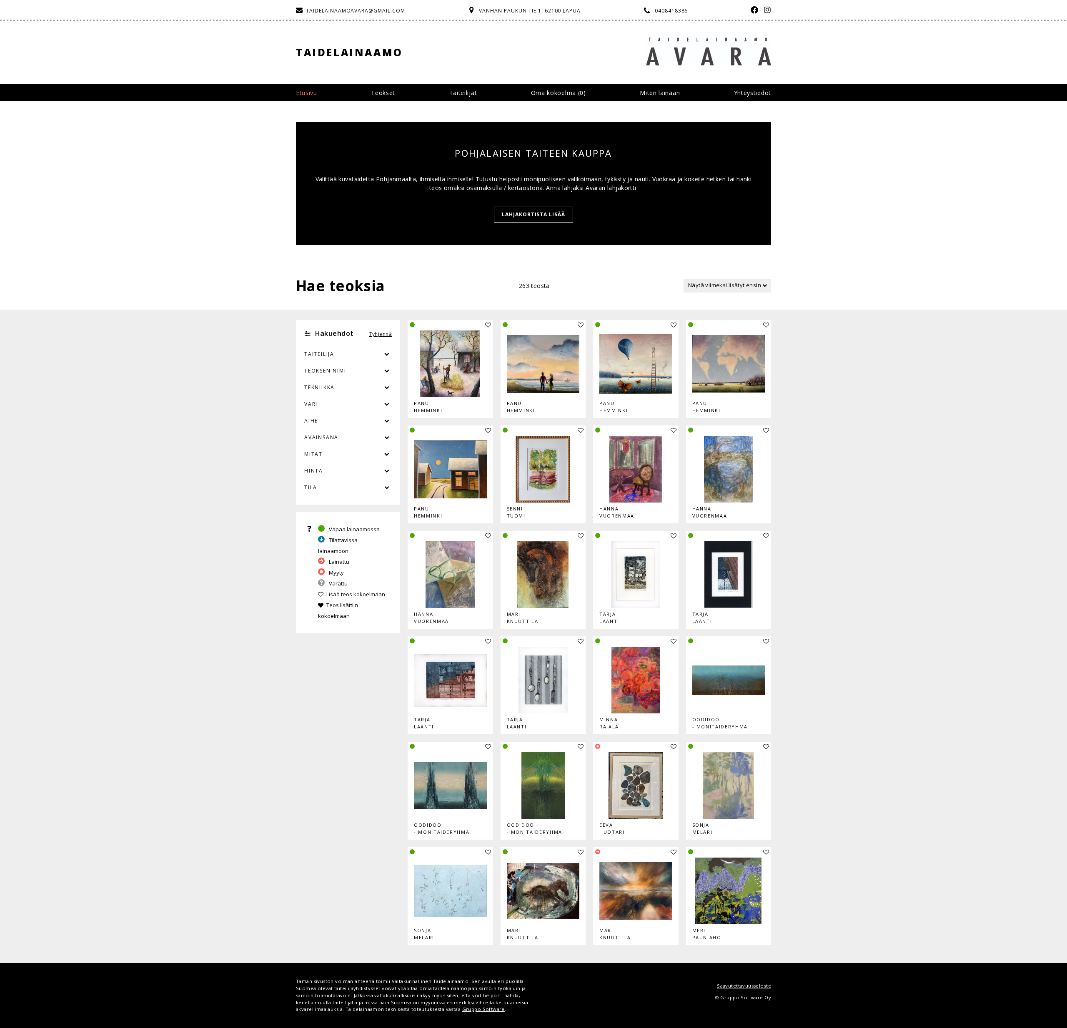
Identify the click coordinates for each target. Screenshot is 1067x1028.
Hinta (313, 470)
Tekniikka (319, 387)
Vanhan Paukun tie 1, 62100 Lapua (530, 10)
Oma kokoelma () (558, 93)
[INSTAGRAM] (765, 10)
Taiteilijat (463, 93)
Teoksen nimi (325, 370)
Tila (310, 487)
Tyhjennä (380, 334)
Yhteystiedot (752, 93)
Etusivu (306, 93)
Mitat (313, 454)
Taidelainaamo (349, 52)
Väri (311, 404)
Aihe (311, 420)
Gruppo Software (483, 1009)
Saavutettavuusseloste (744, 986)
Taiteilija (319, 354)
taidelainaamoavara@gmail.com (355, 10)
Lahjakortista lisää (533, 214)
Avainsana (321, 437)
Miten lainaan (660, 93)
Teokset (383, 93)
